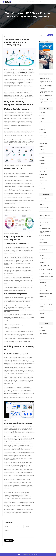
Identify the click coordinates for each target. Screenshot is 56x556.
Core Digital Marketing (45, 228)
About (41, 1)
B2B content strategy (25, 72)
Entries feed (42, 330)
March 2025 (42, 160)
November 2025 (43, 138)
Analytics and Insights (44, 207)
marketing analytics (16, 439)
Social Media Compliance (45, 299)
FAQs (28, 1)
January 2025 (43, 166)
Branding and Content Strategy (46, 212)
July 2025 (42, 149)
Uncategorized (43, 309)
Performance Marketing (45, 290)
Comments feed (43, 333)
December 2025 (43, 135)
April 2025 (42, 157)
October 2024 (43, 171)
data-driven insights (27, 371)
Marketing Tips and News (45, 285)
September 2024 (43, 174)
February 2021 (43, 185)
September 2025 (43, 143)
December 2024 (43, 168)
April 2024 (42, 177)
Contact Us (51, 1)
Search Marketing (44, 296)
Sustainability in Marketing (45, 301)
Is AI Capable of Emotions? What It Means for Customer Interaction (46, 87)
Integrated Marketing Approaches (22, 36)
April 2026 (42, 123)
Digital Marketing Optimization (46, 246)
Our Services (21, 1)
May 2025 (42, 154)
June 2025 (42, 152)
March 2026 (42, 126)
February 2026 (43, 129)
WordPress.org (43, 336)
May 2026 (42, 121)
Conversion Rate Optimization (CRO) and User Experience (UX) (46, 224)
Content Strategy (43, 219)
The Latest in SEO (34, 1)
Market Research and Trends (46, 273)
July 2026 (42, 115)
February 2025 (43, 163)
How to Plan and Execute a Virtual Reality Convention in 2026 (46, 101)
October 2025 (43, 140)
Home (16, 1)
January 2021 (42, 188)
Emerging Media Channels (45, 258)
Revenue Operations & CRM (46, 293)
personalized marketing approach (11, 310)
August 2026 (42, 112)
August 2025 (42, 146)
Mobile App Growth (44, 287)
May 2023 (42, 183)
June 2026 (42, 118)
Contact (45, 1)
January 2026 (43, 132)
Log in (41, 327)
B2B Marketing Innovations (45, 210)
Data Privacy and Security (45, 239)
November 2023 (43, 180)
